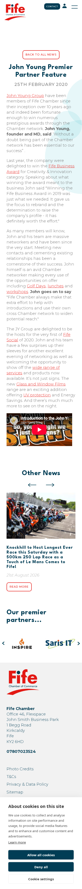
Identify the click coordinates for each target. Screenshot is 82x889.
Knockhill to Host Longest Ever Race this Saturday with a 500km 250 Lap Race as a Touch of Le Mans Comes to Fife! (40, 557)
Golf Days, (37, 286)
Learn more (17, 842)
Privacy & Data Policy (27, 784)
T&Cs (11, 776)
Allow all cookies (41, 855)
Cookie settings (41, 879)
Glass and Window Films (41, 384)
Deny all (41, 867)
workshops (17, 291)
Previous (32, 485)
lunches (56, 286)
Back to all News (41, 54)
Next (50, 485)
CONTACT (52, 6)
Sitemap (15, 792)
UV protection (37, 395)
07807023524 (21, 751)
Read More (19, 586)
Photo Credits (20, 769)
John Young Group (25, 95)
